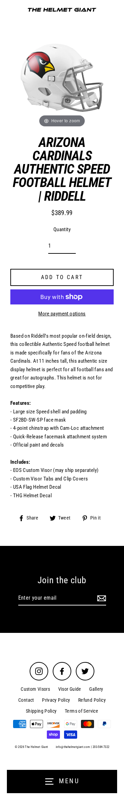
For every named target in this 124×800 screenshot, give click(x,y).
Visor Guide (69, 689)
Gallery (96, 689)
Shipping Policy (41, 711)
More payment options (62, 314)
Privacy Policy (56, 700)
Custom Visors (35, 689)
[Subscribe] (100, 598)
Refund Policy (92, 700)
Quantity (62, 229)
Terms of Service (81, 711)
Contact (26, 700)
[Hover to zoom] (62, 77)
